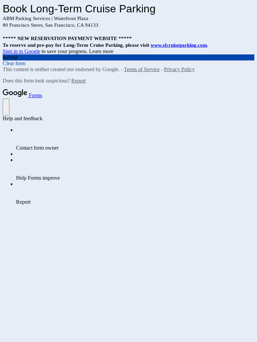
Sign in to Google (21, 51)
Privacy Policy (179, 69)
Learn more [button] (101, 51)
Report (78, 80)
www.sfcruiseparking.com (179, 45)
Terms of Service (142, 69)
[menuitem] (135, 139)
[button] (128, 57)
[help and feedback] (6, 107)
